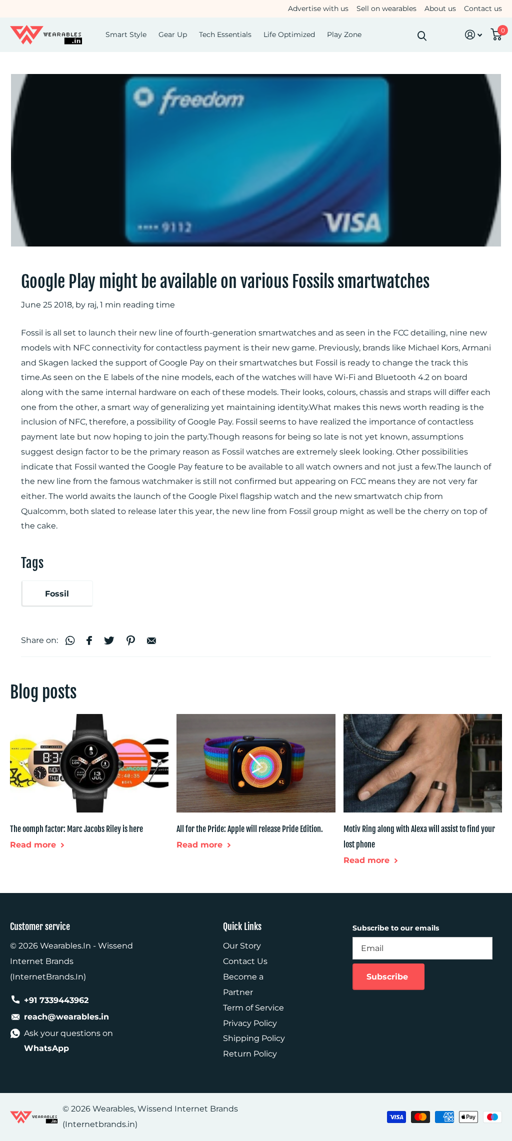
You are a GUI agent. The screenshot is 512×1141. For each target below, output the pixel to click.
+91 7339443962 (56, 1000)
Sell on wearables (386, 8)
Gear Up (172, 34)
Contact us (483, 8)
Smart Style (126, 34)
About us (440, 8)
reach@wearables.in (66, 1017)
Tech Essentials (225, 34)
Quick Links (242, 926)
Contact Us (245, 961)
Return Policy (250, 1053)
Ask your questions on (68, 1041)
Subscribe (388, 977)
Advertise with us (318, 8)
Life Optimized (289, 34)
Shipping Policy (254, 1038)
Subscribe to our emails (395, 928)
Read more (34, 845)
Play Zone (344, 34)
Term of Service (253, 1007)
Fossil (57, 593)
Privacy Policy (250, 1023)
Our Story (242, 945)
